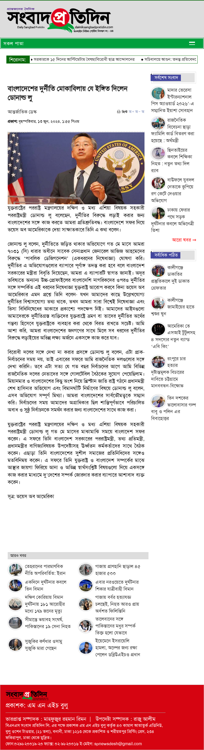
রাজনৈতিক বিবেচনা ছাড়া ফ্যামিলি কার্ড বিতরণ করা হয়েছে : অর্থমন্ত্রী (172, 130)
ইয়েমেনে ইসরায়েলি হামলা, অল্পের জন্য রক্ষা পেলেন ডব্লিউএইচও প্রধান (117, 648)
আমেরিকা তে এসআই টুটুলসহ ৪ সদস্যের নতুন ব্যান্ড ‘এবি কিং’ (173, 336)
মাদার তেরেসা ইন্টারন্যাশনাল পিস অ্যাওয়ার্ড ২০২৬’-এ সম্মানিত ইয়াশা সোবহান (172, 100)
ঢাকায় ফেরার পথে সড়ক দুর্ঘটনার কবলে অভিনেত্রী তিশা (172, 220)
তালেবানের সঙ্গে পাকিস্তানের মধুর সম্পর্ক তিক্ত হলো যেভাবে (115, 626)
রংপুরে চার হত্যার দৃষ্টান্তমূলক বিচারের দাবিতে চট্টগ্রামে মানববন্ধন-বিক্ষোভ (168, 372)
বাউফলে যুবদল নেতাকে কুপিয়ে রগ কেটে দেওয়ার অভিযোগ (172, 190)
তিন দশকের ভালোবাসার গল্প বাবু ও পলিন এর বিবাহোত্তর (173, 408)
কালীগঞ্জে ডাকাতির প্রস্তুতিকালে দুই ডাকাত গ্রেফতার (170, 277)
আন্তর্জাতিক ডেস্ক (22, 112)
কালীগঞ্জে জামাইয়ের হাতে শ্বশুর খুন (172, 307)
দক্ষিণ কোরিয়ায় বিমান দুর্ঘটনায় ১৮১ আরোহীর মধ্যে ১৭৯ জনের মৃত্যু (45, 604)
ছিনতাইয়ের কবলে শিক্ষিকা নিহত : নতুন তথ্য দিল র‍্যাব (171, 160)
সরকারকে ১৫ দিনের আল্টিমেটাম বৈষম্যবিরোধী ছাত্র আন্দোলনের (76, 59)
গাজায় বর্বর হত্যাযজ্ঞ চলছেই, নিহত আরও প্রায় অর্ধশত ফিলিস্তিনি (117, 604)
